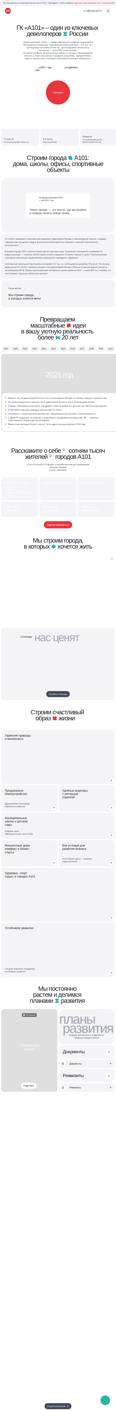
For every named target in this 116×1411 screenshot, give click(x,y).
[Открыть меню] (108, 11)
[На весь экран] (112, 559)
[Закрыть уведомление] (113, 3)
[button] (105, 1400)
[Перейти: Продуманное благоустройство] (53, 807)
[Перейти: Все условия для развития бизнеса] (111, 863)
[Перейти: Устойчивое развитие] (111, 973)
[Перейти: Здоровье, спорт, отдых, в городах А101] (111, 917)
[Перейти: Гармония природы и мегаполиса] (111, 780)
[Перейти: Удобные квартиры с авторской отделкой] (111, 807)
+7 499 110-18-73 (92, 11)
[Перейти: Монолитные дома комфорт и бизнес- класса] (53, 863)
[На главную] (8, 11)
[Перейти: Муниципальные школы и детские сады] (111, 835)
